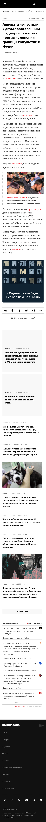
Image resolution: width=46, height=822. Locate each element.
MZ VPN (5, 774)
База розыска (8, 788)
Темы (4, 732)
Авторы (5, 739)
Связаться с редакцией (24, 317)
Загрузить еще (22, 611)
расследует (35, 209)
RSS (6, 753)
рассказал (11, 79)
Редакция (6, 746)
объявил (16, 249)
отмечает (28, 115)
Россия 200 (7, 781)
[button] (40, 4)
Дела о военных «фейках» (22, 11)
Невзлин (5, 11)
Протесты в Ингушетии (10, 52)
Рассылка (6, 760)
